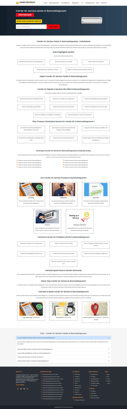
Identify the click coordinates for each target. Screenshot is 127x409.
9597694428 (24, 14)
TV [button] (82, 3)
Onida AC (77, 390)
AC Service (77, 374)
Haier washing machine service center (51, 398)
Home (45, 3)
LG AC (76, 383)
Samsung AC (78, 385)
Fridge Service (94, 374)
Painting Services (89, 3)
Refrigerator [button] (75, 3)
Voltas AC (77, 376)
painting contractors (80, 400)
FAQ (108, 376)
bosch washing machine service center (52, 383)
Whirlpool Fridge (95, 381)
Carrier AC (77, 379)
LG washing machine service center (51, 376)
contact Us (104, 3)
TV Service (93, 393)
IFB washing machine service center (51, 381)
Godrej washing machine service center (52, 396)
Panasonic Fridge (95, 383)
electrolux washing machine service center (52, 392)
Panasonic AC (78, 394)
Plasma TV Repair (95, 398)
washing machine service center (50, 374)
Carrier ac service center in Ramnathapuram (29, 160)
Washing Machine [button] (53, 3)
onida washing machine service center (52, 385)
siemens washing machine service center (52, 394)
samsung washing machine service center (52, 379)
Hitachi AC (77, 381)
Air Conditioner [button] (65, 3)
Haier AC (77, 392)
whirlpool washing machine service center (52, 387)
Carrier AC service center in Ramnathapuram (41, 10)
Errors (108, 379)
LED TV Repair (94, 395)
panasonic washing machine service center (53, 390)
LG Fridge (93, 376)
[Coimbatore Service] (26, 3)
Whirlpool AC (78, 387)
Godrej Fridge (94, 385)
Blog (97, 3)
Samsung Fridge (95, 379)
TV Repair (93, 391)
